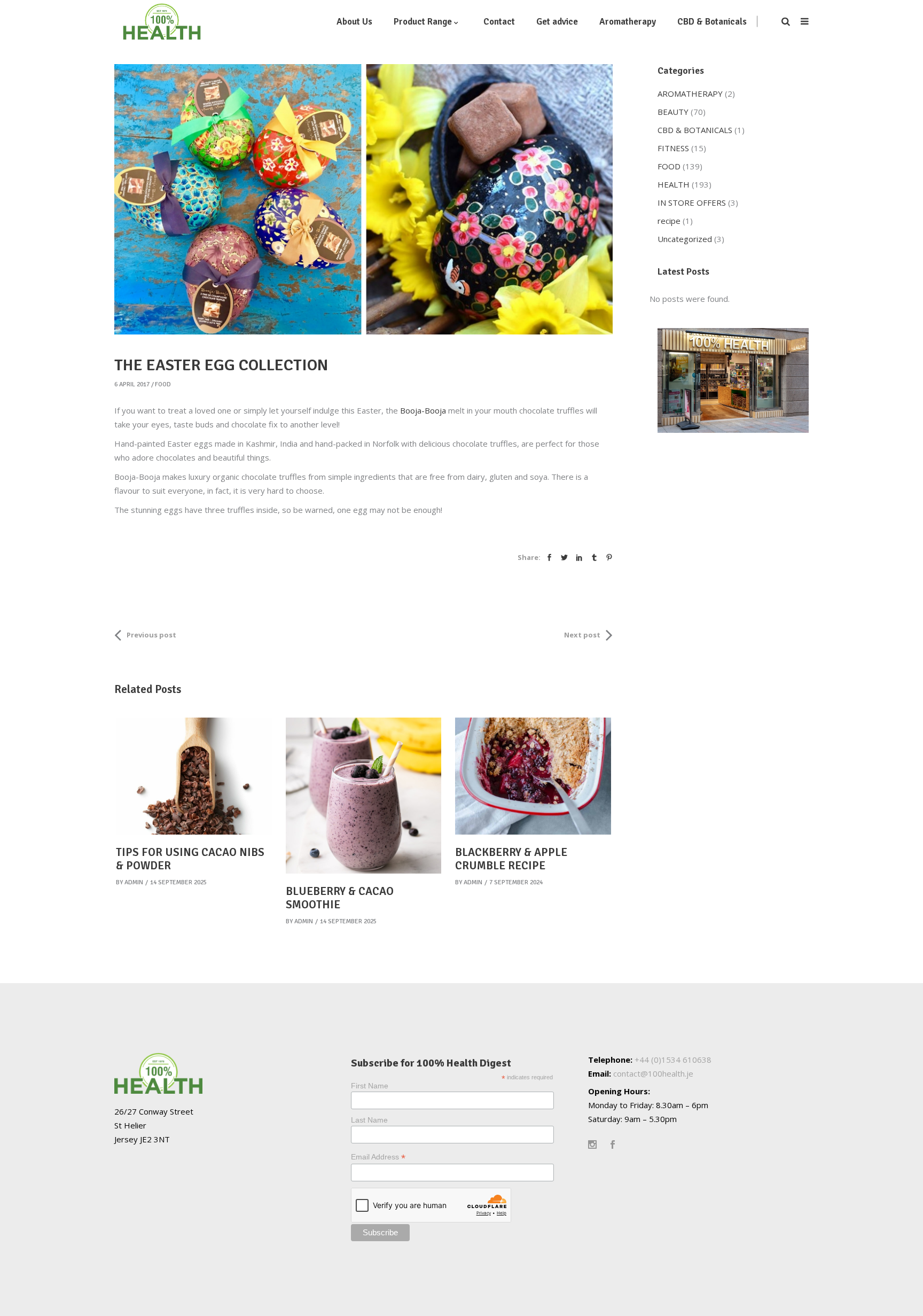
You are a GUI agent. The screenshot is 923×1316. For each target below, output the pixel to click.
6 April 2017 (132, 384)
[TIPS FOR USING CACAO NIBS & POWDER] (194, 776)
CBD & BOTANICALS (695, 129)
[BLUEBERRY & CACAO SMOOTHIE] (364, 796)
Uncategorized (685, 238)
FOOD (163, 384)
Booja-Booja (424, 410)
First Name (369, 1085)
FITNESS (673, 148)
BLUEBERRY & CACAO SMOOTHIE (340, 898)
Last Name (369, 1120)
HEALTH (674, 184)
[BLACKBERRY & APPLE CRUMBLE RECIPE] (533, 776)
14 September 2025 (178, 882)
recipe (669, 220)
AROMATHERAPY (690, 93)
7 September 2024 (516, 882)
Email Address (378, 1157)
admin (133, 882)
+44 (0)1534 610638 (673, 1059)
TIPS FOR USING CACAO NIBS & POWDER (190, 859)
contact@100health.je (653, 1073)
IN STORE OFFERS (692, 202)
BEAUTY (673, 111)
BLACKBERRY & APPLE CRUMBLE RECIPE (511, 859)
